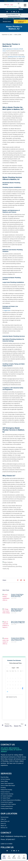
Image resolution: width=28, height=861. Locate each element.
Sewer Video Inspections (7, 783)
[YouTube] (14, 11)
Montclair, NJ (4, 827)
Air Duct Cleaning (5, 779)
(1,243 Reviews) (8, 0)
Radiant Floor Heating (6, 789)
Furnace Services (5, 791)
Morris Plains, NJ (5, 821)
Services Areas (4, 817)
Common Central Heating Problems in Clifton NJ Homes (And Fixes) (17, 595)
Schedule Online (7, 21)
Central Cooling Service (7, 806)
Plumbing (3, 787)
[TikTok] (16, 11)
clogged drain (7, 310)
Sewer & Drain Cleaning (7, 793)
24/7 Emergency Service (21, 21)
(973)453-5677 (10, 839)
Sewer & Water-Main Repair (8, 785)
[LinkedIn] (18, 11)
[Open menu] (25, 5)
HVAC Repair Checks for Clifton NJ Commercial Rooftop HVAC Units (17, 610)
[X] (9, 11)
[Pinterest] (20, 11)
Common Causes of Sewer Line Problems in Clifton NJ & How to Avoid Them (18, 639)
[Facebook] (7, 11)
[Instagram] (11, 11)
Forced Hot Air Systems (7, 802)
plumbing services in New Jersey (16, 56)
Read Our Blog (4, 777)
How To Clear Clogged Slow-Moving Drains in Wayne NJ (18, 622)
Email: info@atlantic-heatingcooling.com (13, 836)
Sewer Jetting (4, 781)
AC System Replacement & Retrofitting (10, 800)
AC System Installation (6, 796)
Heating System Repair (7, 808)
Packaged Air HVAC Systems (8, 804)
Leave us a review (6, 843)
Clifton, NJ (3, 819)
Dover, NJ (3, 823)
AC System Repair (5, 798)
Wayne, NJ (3, 825)
